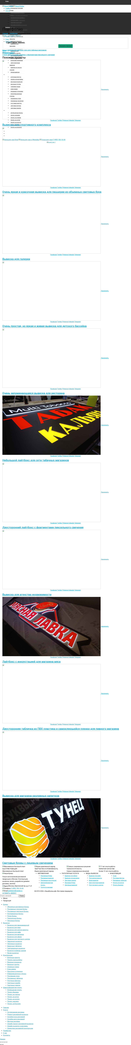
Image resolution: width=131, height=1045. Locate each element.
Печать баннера (118, 885)
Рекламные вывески (47, 878)
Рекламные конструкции (48, 880)
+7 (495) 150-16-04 (16, 888)
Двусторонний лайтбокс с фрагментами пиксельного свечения (42, 527)
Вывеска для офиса (71, 876)
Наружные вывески (71, 885)
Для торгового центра (96, 885)
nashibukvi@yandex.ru (15, 891)
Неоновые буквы (70, 882)
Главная (5, 33)
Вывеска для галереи (16, 259)
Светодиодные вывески (96, 882)
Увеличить (105, 89)
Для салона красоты (95, 878)
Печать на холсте (118, 882)
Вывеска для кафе (95, 876)
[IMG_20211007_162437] (11, 36)
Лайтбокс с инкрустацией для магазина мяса (31, 661)
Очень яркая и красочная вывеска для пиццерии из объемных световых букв (51, 191)
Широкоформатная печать (47, 884)
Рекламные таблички (119, 880)
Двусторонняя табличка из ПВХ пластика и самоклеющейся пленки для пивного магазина (60, 728)
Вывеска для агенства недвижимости (26, 594)
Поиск (21, 896)
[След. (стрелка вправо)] (2, 1044)
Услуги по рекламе (47, 887)
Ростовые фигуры (118, 878)
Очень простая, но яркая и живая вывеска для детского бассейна (44, 326)
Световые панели (70, 880)
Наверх (2, 1039)
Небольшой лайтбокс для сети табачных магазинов (35, 460)
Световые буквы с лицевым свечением (27, 863)
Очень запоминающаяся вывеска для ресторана (33, 393)
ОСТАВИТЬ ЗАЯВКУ (9, 893)
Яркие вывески (93, 880)
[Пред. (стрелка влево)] (1, 1044)
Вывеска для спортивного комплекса (26, 124)
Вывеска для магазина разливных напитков (30, 795)
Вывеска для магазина (72, 878)
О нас (114, 876)
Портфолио (14, 33)
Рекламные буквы (46, 876)
